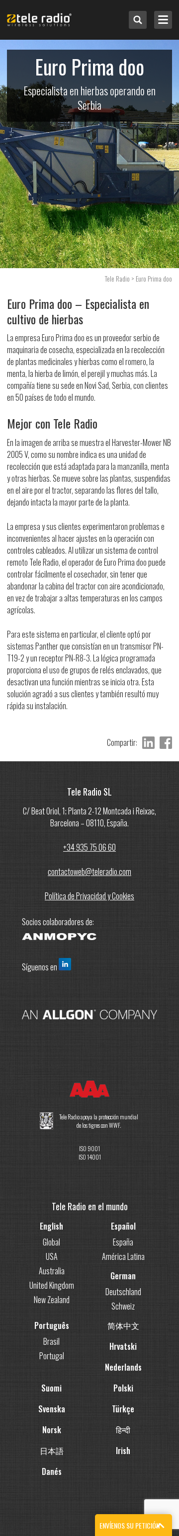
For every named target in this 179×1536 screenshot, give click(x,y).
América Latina (123, 1256)
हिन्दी (123, 1430)
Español (123, 1226)
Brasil (51, 1341)
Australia (52, 1271)
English (51, 1226)
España (123, 1242)
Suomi (51, 1388)
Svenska (51, 1409)
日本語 (52, 1451)
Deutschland (123, 1292)
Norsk (51, 1430)
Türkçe (123, 1409)
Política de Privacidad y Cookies (89, 896)
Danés (52, 1471)
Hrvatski (123, 1346)
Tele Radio (117, 278)
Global (51, 1242)
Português (51, 1325)
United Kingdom (51, 1285)
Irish (123, 1451)
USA (52, 1256)
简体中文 (123, 1325)
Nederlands (123, 1367)
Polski (123, 1388)
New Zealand (52, 1300)
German (123, 1276)
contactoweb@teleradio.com (89, 872)
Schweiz (123, 1306)
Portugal (51, 1356)
